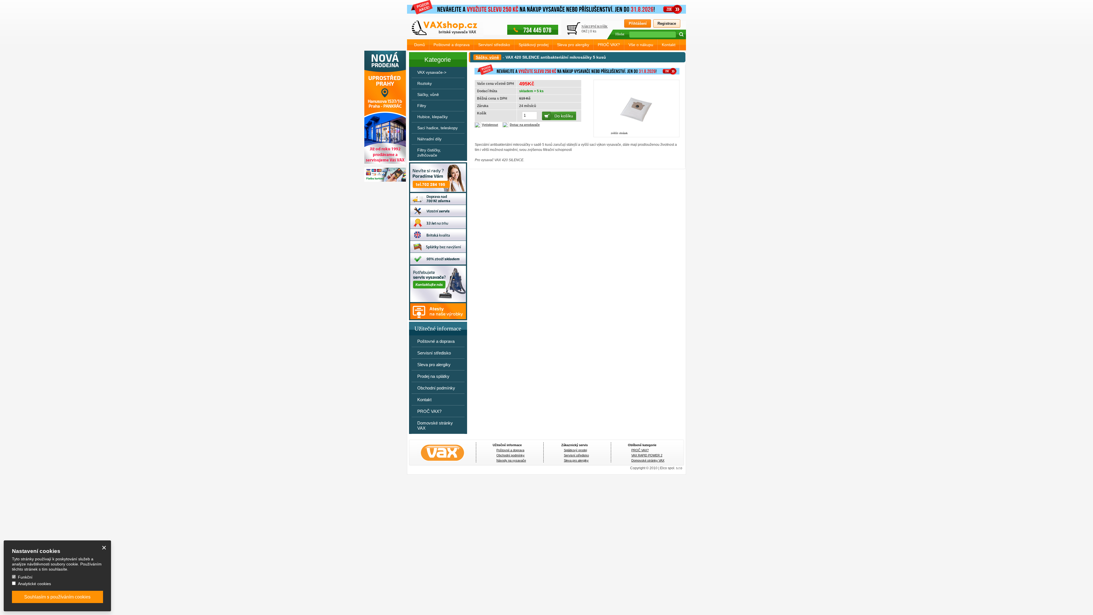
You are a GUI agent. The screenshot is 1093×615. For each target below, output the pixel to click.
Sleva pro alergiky (573, 44)
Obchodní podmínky (436, 388)
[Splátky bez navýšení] (437, 251)
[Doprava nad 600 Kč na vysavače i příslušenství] (437, 203)
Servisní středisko (494, 44)
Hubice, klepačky (432, 116)
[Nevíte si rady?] (437, 190)
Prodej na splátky (433, 376)
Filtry (421, 105)
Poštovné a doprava (451, 44)
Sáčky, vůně (487, 57)
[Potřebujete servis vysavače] (437, 301)
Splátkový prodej (533, 44)
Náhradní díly (429, 139)
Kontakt (668, 44)
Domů (419, 44)
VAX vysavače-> (431, 72)
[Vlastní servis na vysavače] (437, 215)
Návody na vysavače (511, 460)
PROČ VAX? (609, 44)
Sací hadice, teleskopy (437, 128)
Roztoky (424, 83)
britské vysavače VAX (457, 32)
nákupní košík (595, 26)
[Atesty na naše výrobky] (437, 318)
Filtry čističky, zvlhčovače (429, 152)
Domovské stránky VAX (435, 425)
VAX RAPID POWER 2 (646, 455)
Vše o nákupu (640, 44)
